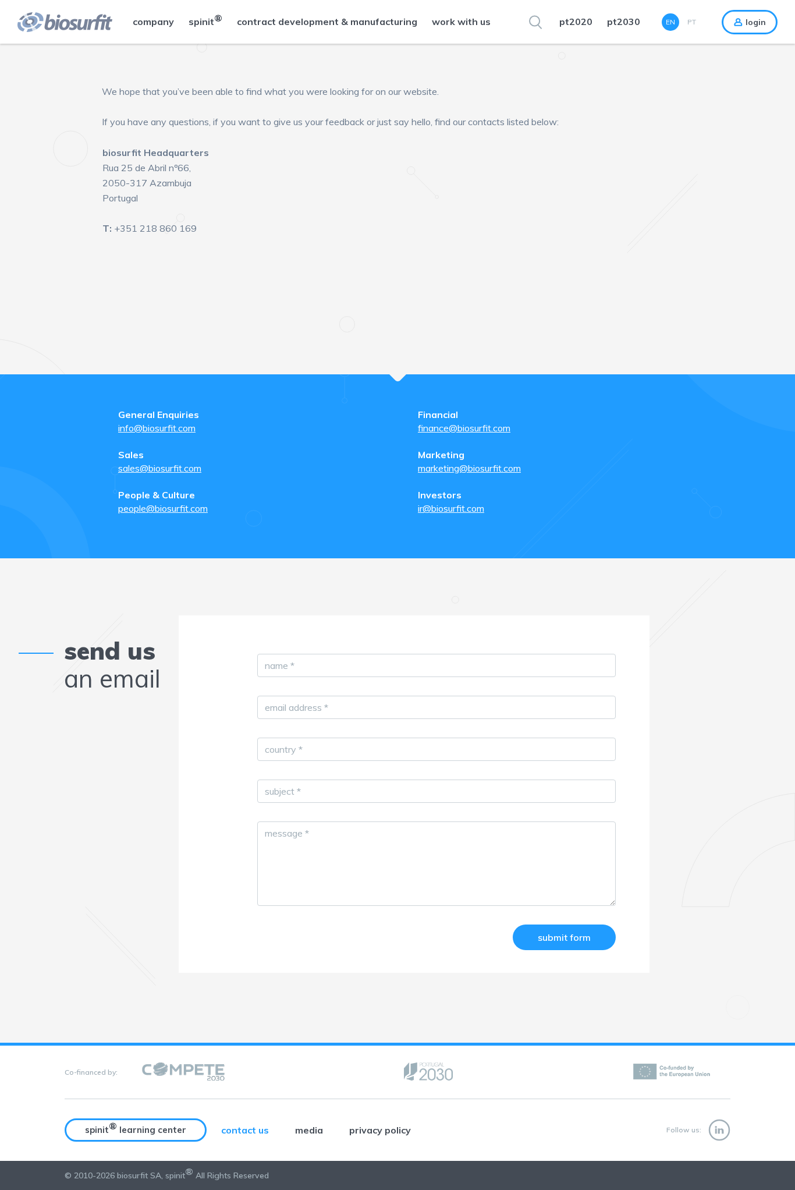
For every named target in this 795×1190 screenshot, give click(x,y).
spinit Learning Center (135, 1127)
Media (309, 1130)
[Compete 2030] (183, 1072)
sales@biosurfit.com (159, 468)
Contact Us (245, 1130)
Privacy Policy (380, 1130)
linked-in (719, 1130)
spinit (205, 19)
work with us (461, 21)
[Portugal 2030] (428, 1072)
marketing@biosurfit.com (469, 468)
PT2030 (623, 21)
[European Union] (672, 1072)
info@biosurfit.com (157, 428)
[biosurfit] (56, 22)
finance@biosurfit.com (464, 428)
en (670, 21)
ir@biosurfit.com (451, 508)
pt (691, 21)
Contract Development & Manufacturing (327, 21)
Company (153, 21)
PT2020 (575, 21)
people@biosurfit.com (163, 508)
